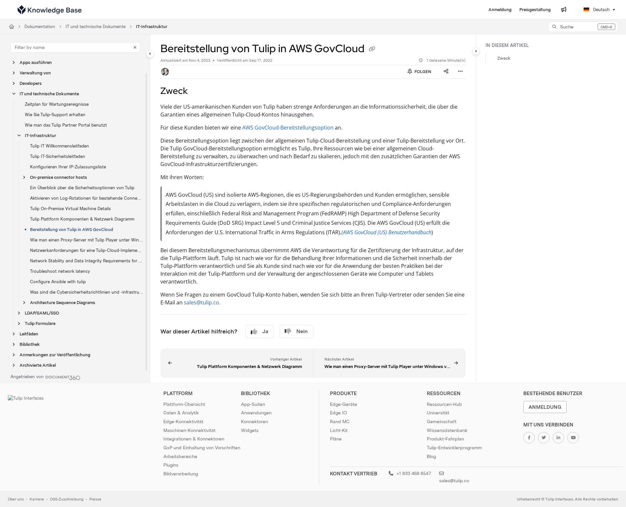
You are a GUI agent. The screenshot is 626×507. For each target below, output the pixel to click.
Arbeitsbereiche (180, 456)
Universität (438, 412)
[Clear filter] (135, 47)
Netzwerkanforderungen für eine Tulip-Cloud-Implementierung (86, 250)
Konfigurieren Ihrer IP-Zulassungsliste (68, 166)
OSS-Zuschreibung (66, 499)
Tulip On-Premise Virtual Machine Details (70, 208)
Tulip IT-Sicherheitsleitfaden (57, 156)
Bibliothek (30, 344)
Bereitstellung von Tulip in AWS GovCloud (71, 229)
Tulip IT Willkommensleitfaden (59, 146)
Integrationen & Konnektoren (193, 438)
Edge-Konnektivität (183, 421)
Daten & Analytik (181, 412)
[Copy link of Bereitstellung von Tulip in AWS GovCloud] (372, 49)
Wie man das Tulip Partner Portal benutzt (66, 125)
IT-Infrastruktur (151, 26)
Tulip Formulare (40, 323)
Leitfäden (29, 333)
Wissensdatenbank (447, 430)
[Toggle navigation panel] (150, 54)
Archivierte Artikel (38, 365)
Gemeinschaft (441, 421)
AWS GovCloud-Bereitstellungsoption (288, 127)
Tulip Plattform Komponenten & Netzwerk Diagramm (82, 219)
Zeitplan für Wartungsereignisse (57, 104)
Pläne (336, 438)
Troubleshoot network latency (60, 271)
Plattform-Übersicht (184, 404)
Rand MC (340, 421)
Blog (431, 456)
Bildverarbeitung (180, 473)
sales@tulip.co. (202, 302)
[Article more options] (460, 72)
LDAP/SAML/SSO (42, 313)
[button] (583, 27)
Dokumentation (39, 26)
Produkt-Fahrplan (445, 438)
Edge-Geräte (343, 404)
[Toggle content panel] (476, 51)
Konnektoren (254, 421)
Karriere (37, 499)
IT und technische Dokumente (96, 26)
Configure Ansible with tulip (58, 281)
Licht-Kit (339, 430)
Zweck (504, 58)
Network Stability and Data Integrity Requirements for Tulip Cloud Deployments (86, 260)
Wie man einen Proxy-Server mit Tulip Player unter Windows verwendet (86, 240)
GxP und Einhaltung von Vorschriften (201, 447)
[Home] (49, 10)
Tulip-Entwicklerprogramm (454, 447)
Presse (95, 499)
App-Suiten (253, 404)
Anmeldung (545, 407)
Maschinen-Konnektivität (189, 430)
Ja (265, 331)
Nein (302, 331)
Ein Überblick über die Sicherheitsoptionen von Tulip (82, 187)
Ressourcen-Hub (444, 404)
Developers (31, 83)
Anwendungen (256, 412)
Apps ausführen (36, 62)
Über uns (16, 499)
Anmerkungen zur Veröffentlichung (55, 354)
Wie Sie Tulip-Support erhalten (55, 114)
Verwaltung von (35, 72)
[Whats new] (564, 10)
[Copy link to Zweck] (198, 91)
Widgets (250, 430)
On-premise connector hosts (58, 177)
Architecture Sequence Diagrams (62, 302)
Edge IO (338, 412)
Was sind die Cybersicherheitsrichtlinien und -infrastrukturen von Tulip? (86, 292)
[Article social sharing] (446, 72)
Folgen (422, 71)
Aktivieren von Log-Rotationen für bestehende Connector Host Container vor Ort (86, 198)
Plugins (170, 465)
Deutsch (601, 9)
